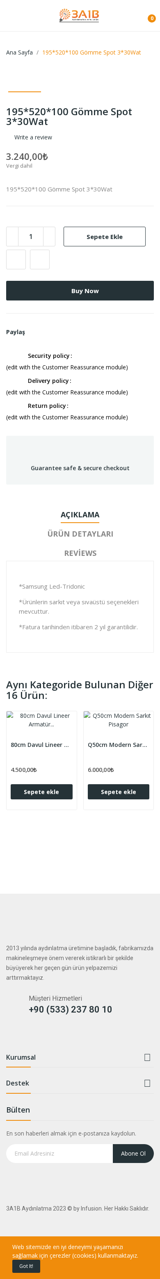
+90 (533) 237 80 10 (70, 1009)
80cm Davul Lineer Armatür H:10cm (42, 745)
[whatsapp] (74, 1036)
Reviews (80, 553)
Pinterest (54, 332)
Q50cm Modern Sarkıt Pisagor (119, 745)
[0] (145, 15)
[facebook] (10, 1036)
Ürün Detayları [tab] (80, 534)
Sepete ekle (105, 236)
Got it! (26, 1266)
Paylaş (34, 332)
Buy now (85, 291)
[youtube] (58, 1036)
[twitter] (26, 1036)
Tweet (44, 332)
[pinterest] (90, 1036)
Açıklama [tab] (80, 514)
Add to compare (40, 259)
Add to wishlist (16, 259)
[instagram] (42, 1036)
